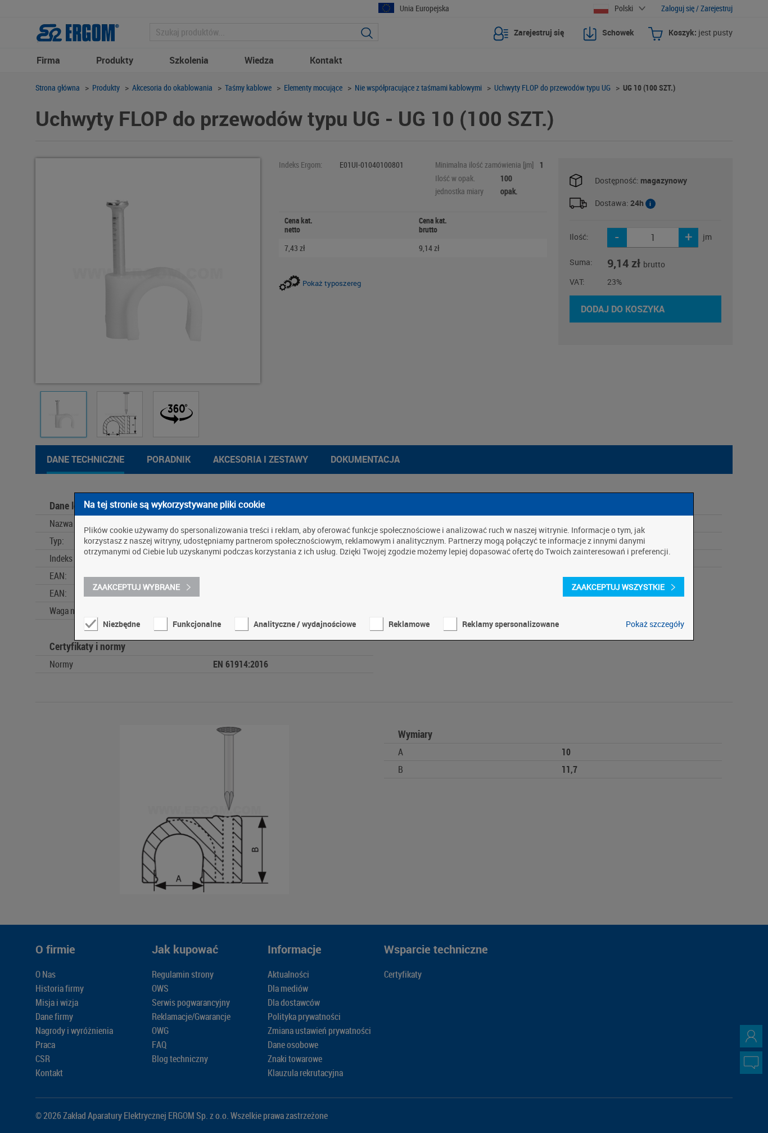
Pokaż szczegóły (655, 624)
